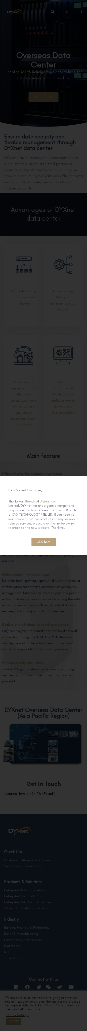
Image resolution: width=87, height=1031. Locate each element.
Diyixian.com (48, 501)
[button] (43, 542)
